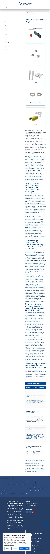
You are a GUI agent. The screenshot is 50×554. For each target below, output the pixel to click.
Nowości (6, 38)
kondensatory (14, 493)
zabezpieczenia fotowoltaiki (6, 485)
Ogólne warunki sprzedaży (33, 503)
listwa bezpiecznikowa (5, 493)
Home (5, 22)
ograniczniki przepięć (26, 485)
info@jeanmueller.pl (36, 543)
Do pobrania (7, 46)
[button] (46, 524)
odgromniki (34, 485)
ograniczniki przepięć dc (36, 490)
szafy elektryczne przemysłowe (7, 490)
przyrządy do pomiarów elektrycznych (22, 490)
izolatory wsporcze (36, 482)
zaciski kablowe (20, 487)
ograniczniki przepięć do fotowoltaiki (8, 487)
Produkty (6, 30)
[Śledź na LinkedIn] (30, 512)
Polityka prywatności (31, 505)
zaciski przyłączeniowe (29, 487)
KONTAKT (6, 50)
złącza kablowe (28, 482)
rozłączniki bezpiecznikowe (17, 482)
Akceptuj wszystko (24, 548)
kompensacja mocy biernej (24, 493)
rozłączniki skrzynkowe (39, 487)
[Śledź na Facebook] (27, 512)
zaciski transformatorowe (6, 482)
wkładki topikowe (16, 485)
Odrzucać (15, 548)
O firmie (6, 26)
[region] (17, 542)
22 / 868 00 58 (36, 541)
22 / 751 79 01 (36, 539)
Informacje (6, 42)
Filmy (5, 34)
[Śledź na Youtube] (33, 512)
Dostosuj (8, 548)
